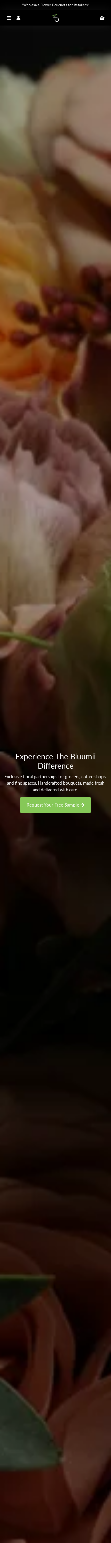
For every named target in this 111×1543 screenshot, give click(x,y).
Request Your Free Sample (54, 805)
